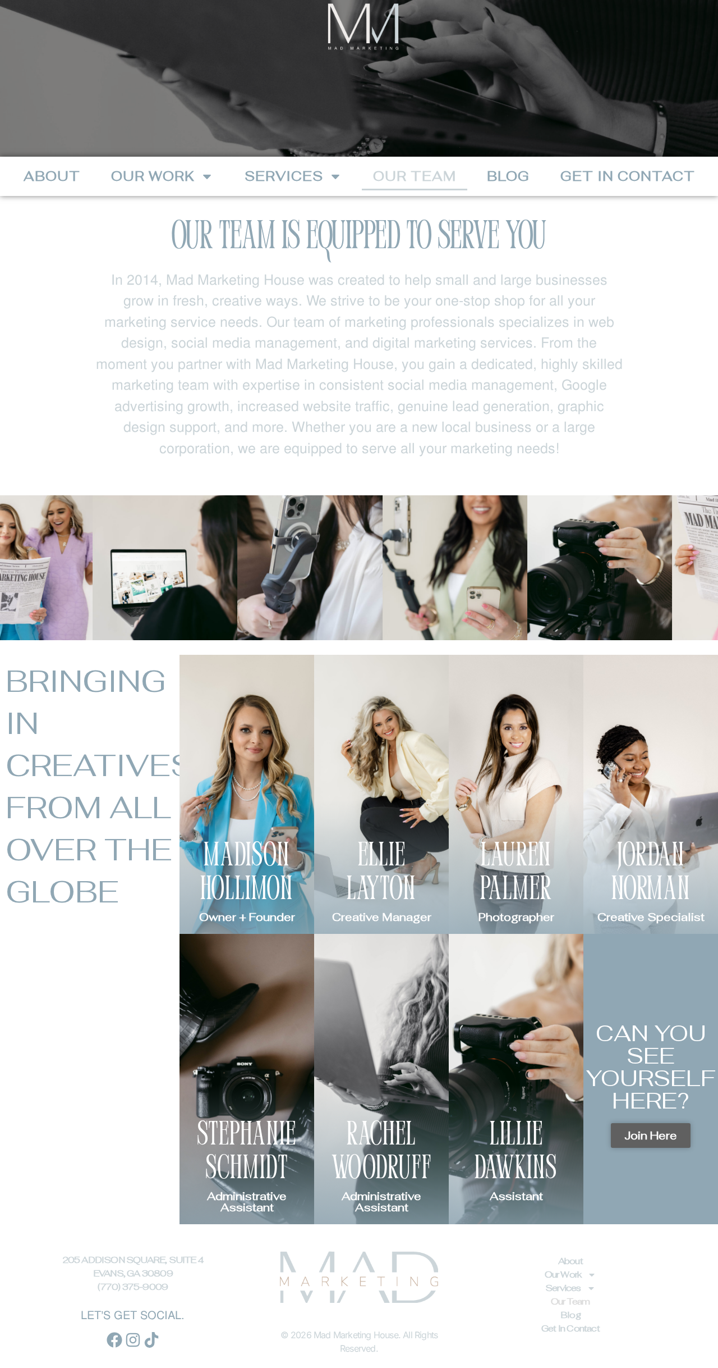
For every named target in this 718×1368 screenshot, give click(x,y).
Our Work (153, 176)
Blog (508, 176)
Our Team (414, 176)
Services (284, 176)
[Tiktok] (151, 1340)
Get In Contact (627, 176)
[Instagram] (133, 1340)
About (52, 176)
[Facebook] (114, 1340)
